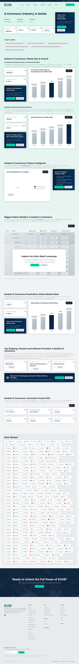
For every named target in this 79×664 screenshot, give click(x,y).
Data (22, 4)
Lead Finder (30, 622)
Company (49, 4)
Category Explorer (31, 619)
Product (28, 4)
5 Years (68, 70)
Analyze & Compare (32, 610)
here (20, 278)
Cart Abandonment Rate (35, 409)
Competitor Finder (31, 612)
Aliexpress (9, 21)
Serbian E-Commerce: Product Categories (35, 43)
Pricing (56, 4)
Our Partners (63, 610)
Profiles (29, 607)
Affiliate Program (63, 615)
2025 (45, 171)
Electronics (31, 234)
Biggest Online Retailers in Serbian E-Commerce (57, 43)
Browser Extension (32, 636)
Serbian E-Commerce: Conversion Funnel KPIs (15, 49)
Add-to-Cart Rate (9, 409)
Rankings (30, 615)
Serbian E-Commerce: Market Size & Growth (14, 43)
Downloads (30, 634)
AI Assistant (30, 617)
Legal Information (54, 661)
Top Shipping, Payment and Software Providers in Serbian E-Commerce (46, 46)
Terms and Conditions (70, 661)
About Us (62, 607)
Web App (30, 629)
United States (42, 234)
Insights (35, 4)
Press (61, 619)
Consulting (43, 4)
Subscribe (21, 652)
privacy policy (13, 656)
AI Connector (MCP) (32, 638)
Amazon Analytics (31, 624)
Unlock (47, 30)
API (29, 631)
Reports (45, 623)
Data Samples (47, 612)
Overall (70, 225)
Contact (61, 617)
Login (64, 0)
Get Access (60, 30)
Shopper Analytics (31, 626)
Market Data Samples (48, 615)
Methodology (46, 607)
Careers (62, 612)
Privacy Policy (62, 661)
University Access (71, 0)
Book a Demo (70, 4)
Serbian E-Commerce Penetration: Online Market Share (16, 46)
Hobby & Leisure (20, 21)
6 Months (68, 117)
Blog (45, 621)
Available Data (47, 610)
